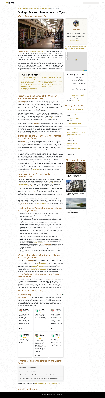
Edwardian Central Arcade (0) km (74, 109)
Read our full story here (76, 40)
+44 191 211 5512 (76, 100)
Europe (19, 8)
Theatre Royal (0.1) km (72, 114)
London (31, 190)
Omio (34, 191)
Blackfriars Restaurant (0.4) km (74, 139)
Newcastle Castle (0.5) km (73, 148)
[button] (21, 328)
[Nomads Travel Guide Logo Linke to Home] (10, 2)
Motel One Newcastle (37, 266)
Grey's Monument (55, 117)
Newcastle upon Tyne (44, 8)
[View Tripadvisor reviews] (63, 294)
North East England (33, 8)
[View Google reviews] (60, 294)
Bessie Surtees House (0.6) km (74, 153)
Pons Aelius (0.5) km (71, 143)
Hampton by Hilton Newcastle (38, 269)
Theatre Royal (35, 169)
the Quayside (48, 262)
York (40, 190)
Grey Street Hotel (41, 263)
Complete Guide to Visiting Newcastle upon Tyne (47, 383)
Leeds (43, 190)
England (25, 8)
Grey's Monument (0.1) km (73, 118)
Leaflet (85, 70)
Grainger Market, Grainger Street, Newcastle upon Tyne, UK (78, 95)
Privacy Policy (52, 395)
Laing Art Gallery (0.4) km (72, 128)
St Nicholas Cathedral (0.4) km (74, 123)
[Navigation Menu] (102, 3)
